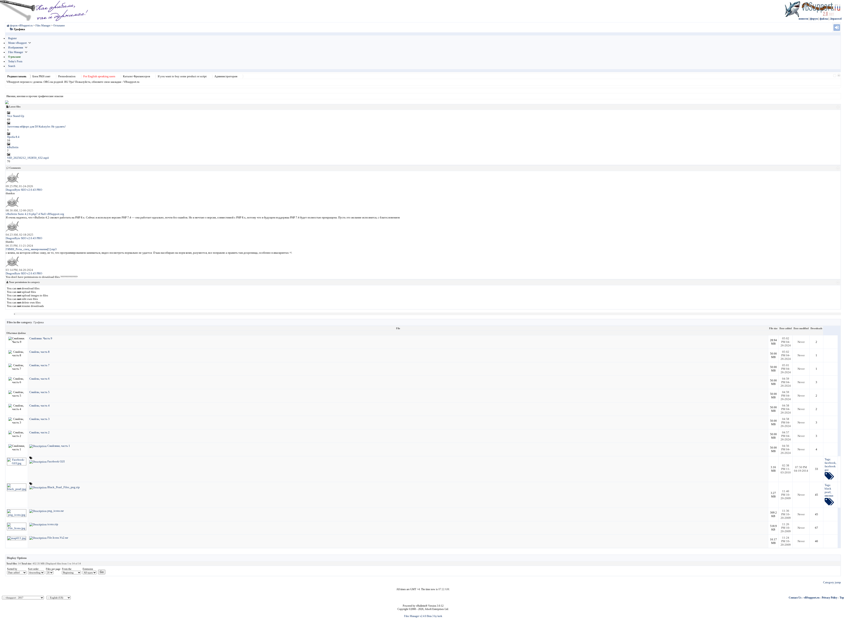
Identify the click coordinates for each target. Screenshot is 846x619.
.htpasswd (836, 18)
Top (842, 597)
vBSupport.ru (812, 597)
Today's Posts (15, 61)
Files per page (53, 569)
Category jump (832, 582)
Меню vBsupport (17, 42)
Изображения (15, 47)
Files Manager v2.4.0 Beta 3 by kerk (423, 616)
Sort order (33, 569)
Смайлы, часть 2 (39, 432)
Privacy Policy (829, 597)
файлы (824, 18)
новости (803, 18)
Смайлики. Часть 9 (40, 338)
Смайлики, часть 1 (58, 445)
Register (12, 38)
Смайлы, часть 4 (39, 405)
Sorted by (12, 569)
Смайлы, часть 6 (39, 378)
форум (814, 18)
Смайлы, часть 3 (39, 419)
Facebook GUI (56, 461)
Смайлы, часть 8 (39, 351)
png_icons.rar (55, 510)
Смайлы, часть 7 (39, 365)
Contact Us (795, 597)
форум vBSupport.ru (21, 25)
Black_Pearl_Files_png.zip (63, 487)
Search (11, 66)
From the (66, 569)
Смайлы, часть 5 (39, 392)
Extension (88, 569)
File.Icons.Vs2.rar (57, 537)
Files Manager (15, 52)
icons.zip (52, 524)
